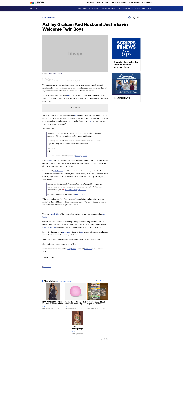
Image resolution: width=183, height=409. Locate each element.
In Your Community (94, 8)
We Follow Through (140, 8)
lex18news (37, 8)
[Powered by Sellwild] (105, 339)
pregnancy (66, 232)
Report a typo (47, 267)
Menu (89, 3)
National (106, 3)
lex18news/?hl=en (34, 8)
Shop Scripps (134, 3)
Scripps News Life (51, 18)
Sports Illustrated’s (49, 227)
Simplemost (71, 248)
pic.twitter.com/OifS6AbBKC (75, 189)
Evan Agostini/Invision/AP (55, 73)
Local (98, 3)
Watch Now (147, 3)
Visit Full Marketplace (102, 281)
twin (69, 95)
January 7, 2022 (81, 155)
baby (76, 115)
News (79, 8)
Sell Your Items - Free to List (65, 281)
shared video (54, 214)
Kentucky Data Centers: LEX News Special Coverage (117, 8)
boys (89, 121)
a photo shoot (58, 171)
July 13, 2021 (80, 194)
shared (49, 160)
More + (150, 8)
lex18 (31, 8)
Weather (116, 3)
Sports (124, 3)
